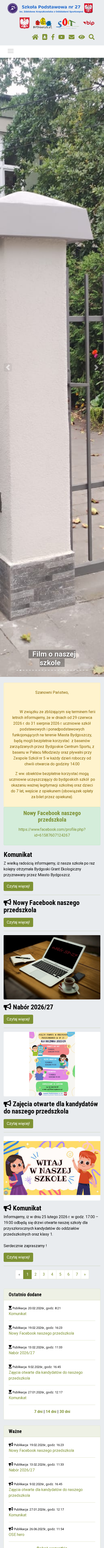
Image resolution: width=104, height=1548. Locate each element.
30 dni (64, 1411)
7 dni (38, 1411)
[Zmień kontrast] (81, 37)
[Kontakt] (71, 37)
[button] (8, 367)
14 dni (51, 1411)
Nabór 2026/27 (22, 1353)
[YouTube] (61, 37)
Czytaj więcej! (18, 886)
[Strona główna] (35, 37)
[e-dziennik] (44, 37)
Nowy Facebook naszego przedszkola (41, 1333)
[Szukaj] (92, 37)
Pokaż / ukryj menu (10, 50)
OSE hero (16, 1534)
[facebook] (53, 37)
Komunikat (17, 1313)
